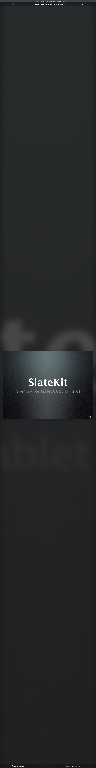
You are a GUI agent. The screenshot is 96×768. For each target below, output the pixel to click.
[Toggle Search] (82, 4)
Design (69, 766)
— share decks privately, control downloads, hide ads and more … (48, 1)
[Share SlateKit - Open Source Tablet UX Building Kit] (77, 766)
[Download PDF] (83, 766)
